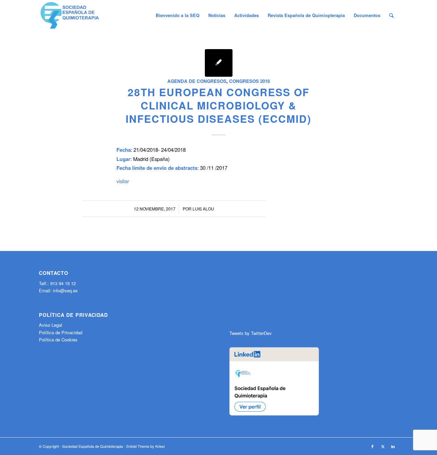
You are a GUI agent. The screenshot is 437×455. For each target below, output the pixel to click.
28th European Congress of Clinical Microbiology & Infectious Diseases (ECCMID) (218, 105)
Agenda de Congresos (196, 81)
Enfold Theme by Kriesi (145, 446)
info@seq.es (65, 290)
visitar (122, 181)
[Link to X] (383, 446)
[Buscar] (391, 15)
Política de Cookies (58, 339)
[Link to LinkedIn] (393, 446)
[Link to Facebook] (372, 446)
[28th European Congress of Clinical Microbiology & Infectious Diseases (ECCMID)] (218, 63)
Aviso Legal (50, 325)
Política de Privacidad (60, 332)
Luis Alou (203, 208)
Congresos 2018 (249, 81)
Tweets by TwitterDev (250, 333)
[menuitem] (177, 15)
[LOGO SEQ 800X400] (69, 15)
